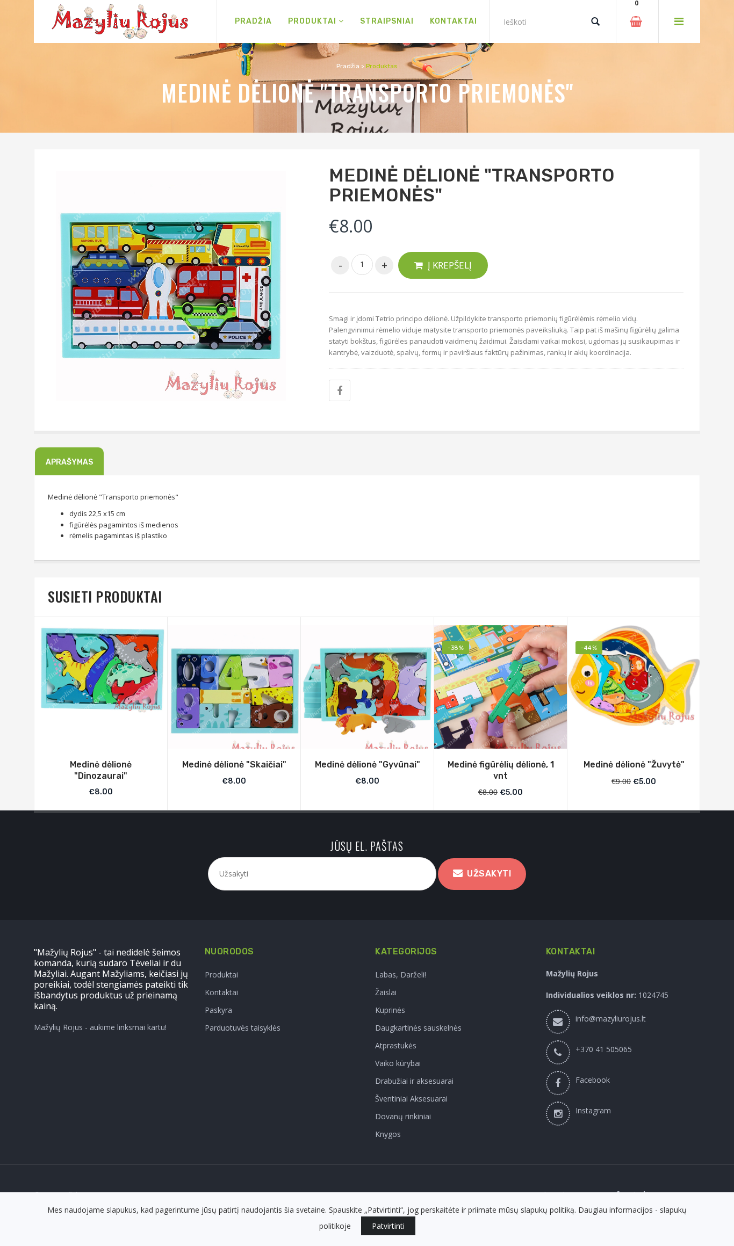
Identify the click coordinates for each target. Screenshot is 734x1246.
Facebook (592, 1080)
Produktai (221, 974)
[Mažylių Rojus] (125, 22)
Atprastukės (395, 1045)
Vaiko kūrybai (398, 1063)
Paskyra (218, 1010)
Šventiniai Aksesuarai (411, 1098)
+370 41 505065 (603, 1049)
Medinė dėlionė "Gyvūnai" (367, 764)
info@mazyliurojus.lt (610, 1018)
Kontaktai (221, 992)
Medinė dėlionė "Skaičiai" (234, 764)
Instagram (593, 1110)
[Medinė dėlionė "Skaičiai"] (234, 691)
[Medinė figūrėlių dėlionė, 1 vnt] (500, 691)
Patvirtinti (388, 1226)
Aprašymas (69, 462)
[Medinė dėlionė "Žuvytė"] (633, 675)
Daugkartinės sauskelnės (418, 1028)
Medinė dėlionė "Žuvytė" (634, 764)
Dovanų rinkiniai (403, 1116)
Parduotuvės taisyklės (242, 1028)
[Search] (595, 21)
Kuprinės (390, 1010)
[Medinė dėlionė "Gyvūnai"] (367, 691)
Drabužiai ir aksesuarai (414, 1081)
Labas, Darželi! (400, 974)
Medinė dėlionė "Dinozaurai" (101, 770)
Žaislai (386, 992)
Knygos (388, 1134)
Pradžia (347, 66)
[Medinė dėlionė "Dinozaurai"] (100, 669)
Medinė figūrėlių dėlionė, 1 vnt (501, 770)
